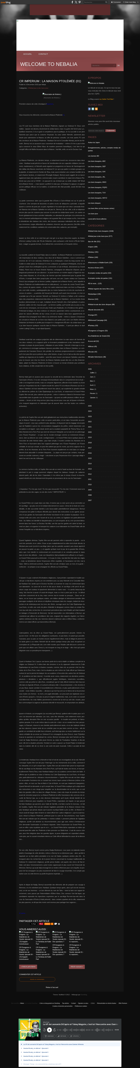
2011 (89, 479)
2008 (90, 495)
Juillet (92, 373)
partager (63, 1036)
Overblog (84, 994)
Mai (91, 381)
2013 (90, 469)
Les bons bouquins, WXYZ (97, 198)
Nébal (22, 1003)
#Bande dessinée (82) (96, 310)
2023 (90, 416)
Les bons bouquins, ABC (97, 161)
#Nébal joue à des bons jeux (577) (100, 236)
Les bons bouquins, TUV (97, 193)
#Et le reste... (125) (95, 283)
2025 (90, 406)
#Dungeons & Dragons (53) (98, 331)
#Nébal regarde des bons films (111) (101, 289)
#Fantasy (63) (93, 325)
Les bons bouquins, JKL (96, 177)
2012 (90, 474)
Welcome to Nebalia (48, 64)
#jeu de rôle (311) (94, 241)
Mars (92, 389)
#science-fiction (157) (95, 268)
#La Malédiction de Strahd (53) (99, 336)
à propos (76, 1036)
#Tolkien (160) (93, 257)
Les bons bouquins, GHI (96, 172)
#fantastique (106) (94, 294)
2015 (90, 458)
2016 (90, 453)
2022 (90, 422)
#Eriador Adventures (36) (97, 357)
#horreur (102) (93, 299)
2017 (90, 448)
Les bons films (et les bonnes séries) (101, 208)
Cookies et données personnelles (62, 1006)
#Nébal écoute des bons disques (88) (101, 304)
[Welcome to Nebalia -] (70, 50)
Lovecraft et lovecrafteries (97, 219)
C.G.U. (93, 1003)
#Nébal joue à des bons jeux (38, 88)
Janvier (92, 397)
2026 (90, 369)
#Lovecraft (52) (93, 341)
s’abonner (50, 1036)
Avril (91, 385)
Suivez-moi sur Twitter (93, 109)
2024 (90, 411)
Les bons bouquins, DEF (97, 166)
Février (92, 393)
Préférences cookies (81, 1006)
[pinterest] (79, 2)
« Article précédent (28, 967)
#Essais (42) (92, 352)
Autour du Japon (94, 142)
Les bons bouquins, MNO (97, 182)
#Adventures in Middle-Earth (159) (100, 262)
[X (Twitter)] (76, 2)
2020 (90, 432)
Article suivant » (77, 967)
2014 (90, 464)
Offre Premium (123, 1003)
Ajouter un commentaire (37, 979)
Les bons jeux (93, 214)
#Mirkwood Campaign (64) (97, 320)
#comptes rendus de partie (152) (99, 273)
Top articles (65, 1003)
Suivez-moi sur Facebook (89, 109)
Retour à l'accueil (52, 987)
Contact (43, 54)
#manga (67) (92, 315)
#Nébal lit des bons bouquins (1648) (101, 231)
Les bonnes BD (93, 156)
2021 (90, 427)
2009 (90, 490)
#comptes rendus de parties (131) (100, 278)
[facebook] (72, 2)
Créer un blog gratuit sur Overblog (50, 1003)
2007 (90, 500)
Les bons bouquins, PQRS (97, 187)
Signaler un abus (83, 1003)
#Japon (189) (92, 247)
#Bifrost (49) (92, 346)
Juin (91, 377)
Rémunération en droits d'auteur (106, 1003)
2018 (90, 443)
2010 (90, 484)
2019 (90, 437)
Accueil (27, 54)
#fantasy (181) (93, 252)
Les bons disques (94, 203)
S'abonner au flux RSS (96, 109)
